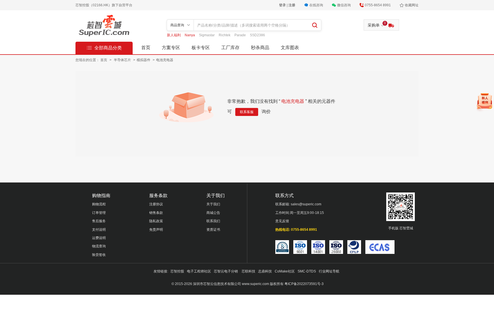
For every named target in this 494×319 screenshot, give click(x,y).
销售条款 (156, 213)
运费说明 (99, 238)
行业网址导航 (329, 271)
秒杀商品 (260, 47)
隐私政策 (156, 221)
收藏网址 (412, 5)
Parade (240, 35)
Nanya (190, 35)
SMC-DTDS (307, 271)
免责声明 (156, 230)
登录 (283, 5)
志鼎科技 (265, 271)
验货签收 (99, 255)
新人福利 (174, 35)
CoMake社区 (285, 271)
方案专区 (171, 47)
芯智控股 (177, 271)
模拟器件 (144, 60)
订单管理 (99, 213)
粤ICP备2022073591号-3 (304, 284)
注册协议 (156, 204)
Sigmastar (207, 35)
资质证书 (213, 230)
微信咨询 (344, 5)
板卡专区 (201, 47)
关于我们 (213, 204)
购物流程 (99, 204)
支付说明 (99, 230)
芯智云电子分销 (226, 271)
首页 (145, 47)
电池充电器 (164, 60)
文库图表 (290, 47)
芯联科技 (248, 271)
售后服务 (99, 221)
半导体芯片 (123, 60)
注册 (291, 5)
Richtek (225, 35)
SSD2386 (257, 35)
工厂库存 (230, 47)
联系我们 (213, 221)
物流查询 (99, 246)
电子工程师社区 (199, 271)
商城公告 (213, 213)
